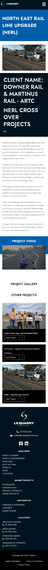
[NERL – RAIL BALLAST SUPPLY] (24, 377)
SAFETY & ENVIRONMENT (13, 458)
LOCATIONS (7, 474)
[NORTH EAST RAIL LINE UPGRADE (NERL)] (24, 316)
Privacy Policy (24, 564)
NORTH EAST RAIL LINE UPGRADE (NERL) (21, 333)
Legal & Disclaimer (13, 561)
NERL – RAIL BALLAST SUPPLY (16, 394)
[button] (33, 4)
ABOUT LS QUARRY (10, 455)
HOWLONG (7, 462)
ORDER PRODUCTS (10, 494)
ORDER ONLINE (9, 511)
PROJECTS (6, 468)
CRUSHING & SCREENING (13, 505)
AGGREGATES (8, 485)
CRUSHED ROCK (9, 488)
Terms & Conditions (34, 561)
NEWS (5, 471)
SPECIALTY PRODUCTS (12, 491)
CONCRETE (7, 508)
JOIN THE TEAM (9, 465)
